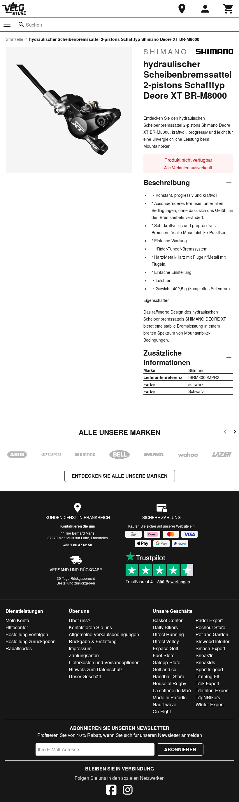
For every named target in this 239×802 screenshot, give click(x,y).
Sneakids (205, 662)
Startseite (14, 39)
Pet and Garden (212, 634)
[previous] (225, 432)
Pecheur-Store (210, 627)
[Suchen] (21, 24)
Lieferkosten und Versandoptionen (104, 662)
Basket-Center (167, 620)
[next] (235, 432)
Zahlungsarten (84, 655)
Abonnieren (180, 749)
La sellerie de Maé (172, 690)
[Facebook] (111, 790)
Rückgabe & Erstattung (93, 641)
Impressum (80, 648)
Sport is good (209, 669)
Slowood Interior (212, 641)
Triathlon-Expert (212, 690)
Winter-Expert (210, 704)
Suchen (34, 24)
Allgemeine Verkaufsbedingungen (104, 634)
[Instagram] (127, 790)
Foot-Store (164, 655)
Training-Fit (207, 676)
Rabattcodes (19, 648)
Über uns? (79, 620)
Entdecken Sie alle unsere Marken (120, 475)
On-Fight (162, 711)
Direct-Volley (166, 641)
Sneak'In (205, 655)
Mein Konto (17, 620)
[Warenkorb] (228, 9)
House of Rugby (169, 683)
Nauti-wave (164, 704)
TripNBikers (208, 697)
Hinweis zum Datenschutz (96, 669)
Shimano (165, 51)
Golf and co (164, 669)
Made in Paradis (170, 697)
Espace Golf (165, 648)
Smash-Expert (210, 648)
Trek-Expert (207, 683)
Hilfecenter (17, 627)
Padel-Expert (209, 620)
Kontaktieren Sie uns (77, 526)
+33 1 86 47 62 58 (77, 544)
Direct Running (168, 634)
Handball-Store (168, 676)
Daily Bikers (165, 627)
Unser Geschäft (85, 676)
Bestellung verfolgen (27, 634)
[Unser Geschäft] (182, 9)
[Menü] (7, 25)
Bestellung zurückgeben (76, 582)
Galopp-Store (166, 662)
